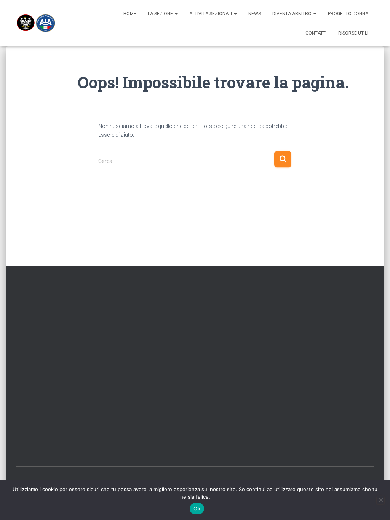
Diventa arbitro (292, 13)
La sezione (161, 13)
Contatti (316, 33)
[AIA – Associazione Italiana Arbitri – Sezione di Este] (35, 23)
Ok (196, 509)
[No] (380, 500)
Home (129, 13)
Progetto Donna (348, 13)
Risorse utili (353, 33)
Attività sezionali (211, 13)
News (254, 13)
